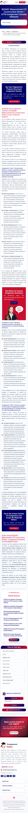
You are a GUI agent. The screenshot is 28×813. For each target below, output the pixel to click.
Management (15, 31)
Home (3, 31)
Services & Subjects (7, 785)
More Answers (14, 639)
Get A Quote (22, 2)
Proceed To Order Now (14, 710)
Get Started (15, 732)
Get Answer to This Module (14, 42)
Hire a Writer (14, 303)
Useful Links (5, 781)
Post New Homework (14, 45)
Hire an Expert (14, 528)
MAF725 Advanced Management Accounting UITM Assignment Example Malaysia (13, 613)
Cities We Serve (6, 790)
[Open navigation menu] (27, 2)
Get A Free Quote (14, 101)
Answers (8, 31)
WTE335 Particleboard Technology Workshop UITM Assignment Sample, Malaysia (13, 601)
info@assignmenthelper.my (10, 770)
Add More (15, 705)
